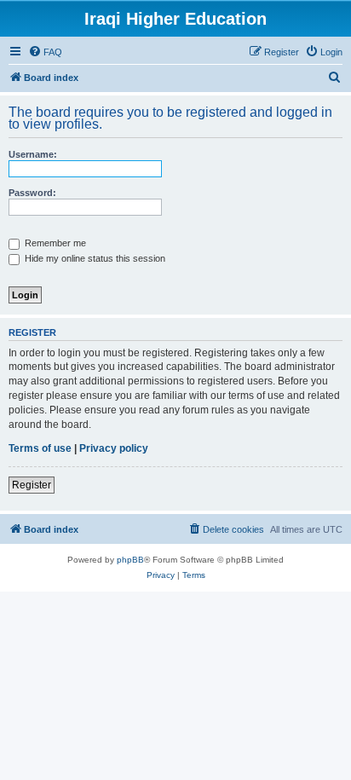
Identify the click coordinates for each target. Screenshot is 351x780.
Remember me (54, 243)
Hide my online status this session (93, 258)
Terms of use (40, 448)
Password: (32, 193)
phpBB (130, 559)
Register (31, 485)
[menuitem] (45, 52)
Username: (33, 154)
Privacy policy (113, 448)
